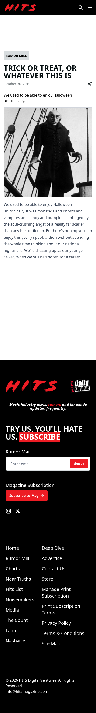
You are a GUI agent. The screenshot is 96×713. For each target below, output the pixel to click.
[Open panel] (90, 7)
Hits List (14, 589)
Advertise (52, 558)
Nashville (15, 641)
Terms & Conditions (63, 633)
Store (47, 579)
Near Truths (18, 579)
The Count (17, 620)
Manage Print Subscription (56, 592)
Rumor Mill (17, 558)
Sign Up (79, 464)
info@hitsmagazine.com (27, 691)
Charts (13, 568)
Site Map (51, 643)
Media (12, 610)
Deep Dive (53, 548)
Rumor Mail (18, 452)
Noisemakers (20, 599)
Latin (11, 630)
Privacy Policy (56, 623)
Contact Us (53, 568)
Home (12, 548)
